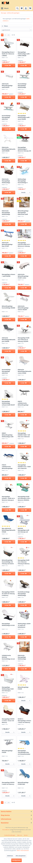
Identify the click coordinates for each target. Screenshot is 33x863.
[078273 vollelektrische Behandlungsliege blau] (8, 456)
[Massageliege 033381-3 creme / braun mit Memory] (8, 710)
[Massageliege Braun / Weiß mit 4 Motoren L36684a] (8, 43)
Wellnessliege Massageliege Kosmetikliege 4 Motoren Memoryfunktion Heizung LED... (23, 180)
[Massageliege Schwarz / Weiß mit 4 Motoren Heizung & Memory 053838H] (8, 488)
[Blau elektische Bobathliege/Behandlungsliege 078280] (8, 519)
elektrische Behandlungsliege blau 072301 (7, 244)
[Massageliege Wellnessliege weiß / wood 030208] (24, 107)
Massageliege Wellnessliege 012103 (8, 624)
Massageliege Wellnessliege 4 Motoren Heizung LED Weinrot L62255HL (24, 149)
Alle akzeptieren (21, 856)
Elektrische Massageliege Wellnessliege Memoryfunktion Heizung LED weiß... (8, 180)
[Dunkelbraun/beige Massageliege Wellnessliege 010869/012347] (24, 583)
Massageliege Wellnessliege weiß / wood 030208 (24, 117)
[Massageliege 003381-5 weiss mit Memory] (8, 774)
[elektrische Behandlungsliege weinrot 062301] (24, 297)
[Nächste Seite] (5, 34)
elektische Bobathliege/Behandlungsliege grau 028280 (8, 339)
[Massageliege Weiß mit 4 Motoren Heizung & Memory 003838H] (24, 551)
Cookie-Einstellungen (9, 835)
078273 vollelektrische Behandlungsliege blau (7, 466)
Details (23, 192)
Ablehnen (10, 856)
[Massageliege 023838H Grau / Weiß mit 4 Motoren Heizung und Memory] (24, 456)
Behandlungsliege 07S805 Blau (23, 783)
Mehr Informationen (23, 850)
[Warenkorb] (30, 8)
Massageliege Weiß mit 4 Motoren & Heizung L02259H (23, 339)
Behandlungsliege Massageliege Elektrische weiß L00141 (23, 212)
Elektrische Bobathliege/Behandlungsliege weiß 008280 (8, 149)
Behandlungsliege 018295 (23, 688)
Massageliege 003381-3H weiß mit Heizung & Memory (8, 593)
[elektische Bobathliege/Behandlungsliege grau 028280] (8, 329)
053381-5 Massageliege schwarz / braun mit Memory (24, 720)
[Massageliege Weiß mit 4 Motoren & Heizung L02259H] (24, 329)
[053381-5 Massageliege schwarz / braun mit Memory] (24, 710)
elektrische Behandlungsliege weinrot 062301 (23, 307)
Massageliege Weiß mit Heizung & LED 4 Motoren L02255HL (24, 498)
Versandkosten (6, 829)
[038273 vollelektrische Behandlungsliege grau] (24, 392)
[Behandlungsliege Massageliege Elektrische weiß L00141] (24, 202)
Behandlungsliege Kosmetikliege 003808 (8, 307)
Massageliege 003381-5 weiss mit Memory (8, 783)
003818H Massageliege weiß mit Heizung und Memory (23, 530)
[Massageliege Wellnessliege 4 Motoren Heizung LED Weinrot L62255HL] (24, 138)
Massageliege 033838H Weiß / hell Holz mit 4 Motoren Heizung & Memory (24, 435)
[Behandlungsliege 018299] (8, 742)
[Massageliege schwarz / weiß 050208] (8, 265)
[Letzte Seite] (8, 34)
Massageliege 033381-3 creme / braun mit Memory (8, 720)
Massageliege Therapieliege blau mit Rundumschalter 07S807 (24, 752)
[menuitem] (4, 8)
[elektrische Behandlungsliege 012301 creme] (24, 265)
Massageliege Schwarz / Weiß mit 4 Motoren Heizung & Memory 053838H (8, 498)
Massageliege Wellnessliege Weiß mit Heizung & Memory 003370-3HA (8, 689)
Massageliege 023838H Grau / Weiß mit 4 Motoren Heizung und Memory (24, 466)
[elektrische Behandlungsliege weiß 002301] (8, 75)
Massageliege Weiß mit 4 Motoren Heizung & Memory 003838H (23, 562)
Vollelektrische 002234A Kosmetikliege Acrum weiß (8, 657)
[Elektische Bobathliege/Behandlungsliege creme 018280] (24, 361)
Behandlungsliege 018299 (7, 751)
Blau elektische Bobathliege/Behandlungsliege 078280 (8, 530)
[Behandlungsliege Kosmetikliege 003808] (8, 297)
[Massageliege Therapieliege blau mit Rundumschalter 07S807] (24, 742)
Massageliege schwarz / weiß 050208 (8, 275)
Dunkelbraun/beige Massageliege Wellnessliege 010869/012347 (23, 593)
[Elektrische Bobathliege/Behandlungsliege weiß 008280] (8, 138)
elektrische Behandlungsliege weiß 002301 (7, 85)
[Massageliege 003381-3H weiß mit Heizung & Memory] (8, 583)
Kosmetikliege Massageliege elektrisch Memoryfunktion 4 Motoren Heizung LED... (7, 117)
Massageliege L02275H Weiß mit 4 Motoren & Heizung (24, 244)
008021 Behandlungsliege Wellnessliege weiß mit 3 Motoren (7, 435)
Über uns (19, 835)
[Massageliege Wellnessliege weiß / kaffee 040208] (24, 43)
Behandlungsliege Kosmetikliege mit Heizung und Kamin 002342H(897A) (8, 562)
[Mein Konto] (26, 8)
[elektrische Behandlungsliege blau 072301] (8, 234)
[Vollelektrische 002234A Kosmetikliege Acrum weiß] (8, 646)
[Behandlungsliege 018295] (24, 678)
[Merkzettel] (21, 8)
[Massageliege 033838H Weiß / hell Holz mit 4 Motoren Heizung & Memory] (24, 424)
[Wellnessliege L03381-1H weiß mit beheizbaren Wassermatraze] (24, 615)
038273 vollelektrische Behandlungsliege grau (23, 403)
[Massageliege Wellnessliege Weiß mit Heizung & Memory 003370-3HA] (8, 678)
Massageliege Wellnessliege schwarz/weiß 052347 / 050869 (8, 403)
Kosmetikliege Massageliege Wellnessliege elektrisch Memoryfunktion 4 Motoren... (23, 85)
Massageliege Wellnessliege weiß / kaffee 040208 (24, 53)
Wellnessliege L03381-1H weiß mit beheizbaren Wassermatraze (24, 625)
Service (26, 835)
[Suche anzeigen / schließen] (17, 8)
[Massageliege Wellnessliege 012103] (8, 615)
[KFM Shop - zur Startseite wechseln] (5, 3)
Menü (6, 8)
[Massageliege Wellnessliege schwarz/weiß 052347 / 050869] (8, 392)
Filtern (6, 26)
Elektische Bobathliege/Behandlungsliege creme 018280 (24, 371)
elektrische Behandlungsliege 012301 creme (23, 276)
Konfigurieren (16, 860)
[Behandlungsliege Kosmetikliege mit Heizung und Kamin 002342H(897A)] (8, 551)
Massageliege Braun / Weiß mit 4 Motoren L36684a (8, 53)
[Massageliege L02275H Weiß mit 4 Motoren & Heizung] (24, 234)
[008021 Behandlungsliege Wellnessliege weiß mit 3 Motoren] (8, 424)
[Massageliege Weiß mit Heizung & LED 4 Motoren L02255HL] (24, 488)
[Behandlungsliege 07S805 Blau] (24, 774)
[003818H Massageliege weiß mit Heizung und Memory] (24, 519)
